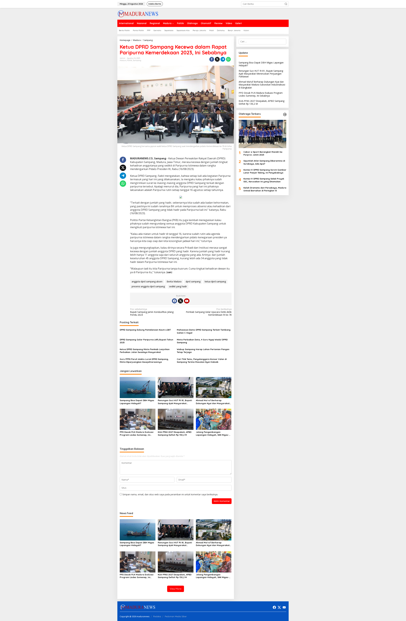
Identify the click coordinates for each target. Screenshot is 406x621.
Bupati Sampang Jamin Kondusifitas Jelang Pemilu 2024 (152, 312)
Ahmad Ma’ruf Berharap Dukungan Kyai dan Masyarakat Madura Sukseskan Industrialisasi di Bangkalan (213, 402)
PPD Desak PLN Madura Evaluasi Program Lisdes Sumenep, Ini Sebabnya (136, 433)
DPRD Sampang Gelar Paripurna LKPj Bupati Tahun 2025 (146, 341)
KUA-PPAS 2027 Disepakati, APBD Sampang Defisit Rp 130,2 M (174, 433)
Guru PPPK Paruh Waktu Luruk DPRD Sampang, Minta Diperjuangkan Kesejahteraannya (144, 360)
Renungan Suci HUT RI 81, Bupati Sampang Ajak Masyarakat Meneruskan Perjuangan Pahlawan (175, 402)
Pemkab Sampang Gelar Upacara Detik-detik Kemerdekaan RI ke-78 (208, 312)
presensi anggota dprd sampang (148, 286)
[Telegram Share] (222, 59)
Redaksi (157, 616)
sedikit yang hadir (178, 286)
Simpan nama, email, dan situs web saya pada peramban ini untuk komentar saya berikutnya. (170, 494)
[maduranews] (137, 13)
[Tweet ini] (217, 59)
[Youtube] (186, 300)
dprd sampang (193, 281)
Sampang (137, 60)
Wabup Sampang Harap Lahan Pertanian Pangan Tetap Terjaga (203, 350)
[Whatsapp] (228, 59)
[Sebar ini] (211, 59)
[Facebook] (174, 300)
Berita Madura (174, 281)
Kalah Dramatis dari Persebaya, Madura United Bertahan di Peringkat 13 (264, 189)
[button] (286, 4)
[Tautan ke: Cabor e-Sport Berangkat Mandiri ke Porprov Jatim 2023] (262, 134)
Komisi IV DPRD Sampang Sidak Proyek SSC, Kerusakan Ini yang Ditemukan (263, 180)
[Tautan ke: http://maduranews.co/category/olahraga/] (285, 114)
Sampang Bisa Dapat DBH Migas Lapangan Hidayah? (137, 401)
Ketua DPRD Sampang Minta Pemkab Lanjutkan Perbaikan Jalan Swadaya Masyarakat (145, 350)
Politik (129, 60)
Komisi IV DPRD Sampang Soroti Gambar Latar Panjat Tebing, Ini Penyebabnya (264, 171)
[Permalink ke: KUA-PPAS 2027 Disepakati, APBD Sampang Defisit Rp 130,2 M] (175, 419)
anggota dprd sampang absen (147, 281)
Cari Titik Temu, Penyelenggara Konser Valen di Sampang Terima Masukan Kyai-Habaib (202, 360)
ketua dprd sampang (215, 281)
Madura (123, 60)
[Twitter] (180, 300)
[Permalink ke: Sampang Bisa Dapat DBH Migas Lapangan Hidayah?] (137, 387)
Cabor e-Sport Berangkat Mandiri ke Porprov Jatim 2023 (262, 153)
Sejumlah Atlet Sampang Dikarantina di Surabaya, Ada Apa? (264, 162)
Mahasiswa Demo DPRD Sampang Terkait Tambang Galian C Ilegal (203, 331)
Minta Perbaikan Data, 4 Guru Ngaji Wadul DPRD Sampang (202, 341)
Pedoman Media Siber (176, 616)
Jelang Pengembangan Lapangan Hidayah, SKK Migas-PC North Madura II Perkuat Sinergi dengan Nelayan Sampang (212, 433)
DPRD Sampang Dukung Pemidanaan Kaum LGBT (145, 329)
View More (175, 588)
